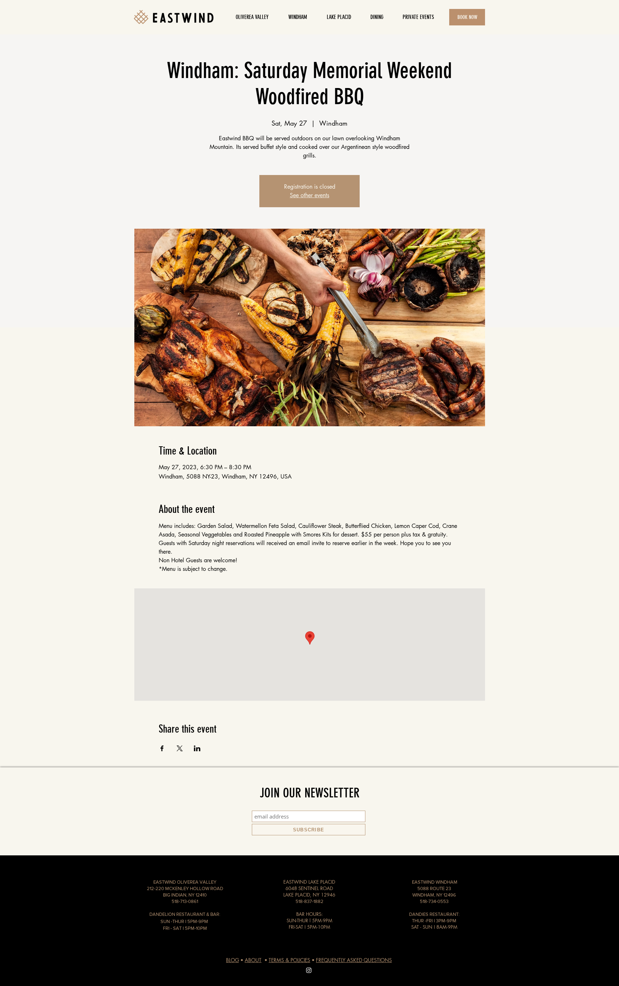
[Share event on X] (179, 748)
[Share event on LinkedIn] (197, 748)
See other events (309, 195)
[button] (377, 17)
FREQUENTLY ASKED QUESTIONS (354, 960)
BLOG (232, 960)
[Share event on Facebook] (162, 748)
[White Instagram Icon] (308, 970)
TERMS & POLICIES (289, 960)
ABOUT (253, 960)
